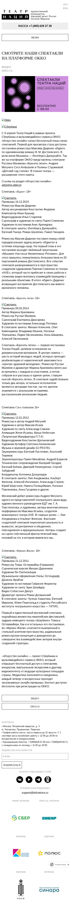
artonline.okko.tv (11, 185)
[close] (68, 864)
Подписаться (11, 765)
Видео (6, 67)
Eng (65, 8)
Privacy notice (60, 864)
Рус (65, 4)
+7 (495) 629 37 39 (40, 26)
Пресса (7, 70)
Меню (35, 37)
